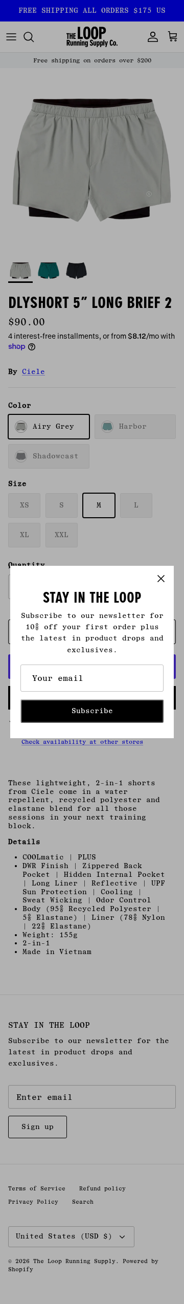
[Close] (161, 578)
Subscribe (92, 710)
